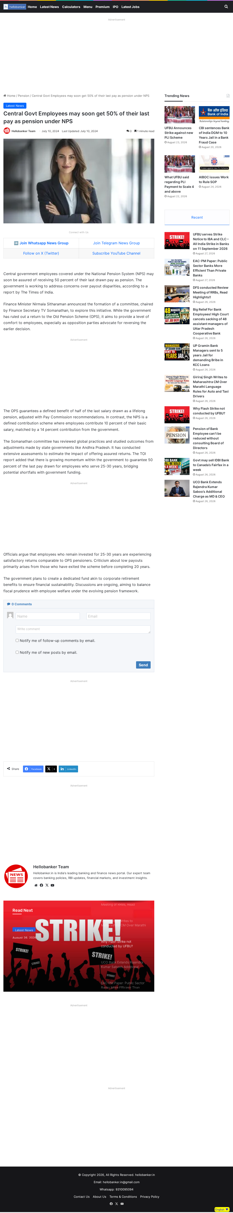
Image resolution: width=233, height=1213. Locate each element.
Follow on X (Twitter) (41, 253)
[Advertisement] (116, 55)
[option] (78, 946)
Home (32, 7)
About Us (99, 1196)
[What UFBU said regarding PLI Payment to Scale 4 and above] (180, 164)
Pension (23, 95)
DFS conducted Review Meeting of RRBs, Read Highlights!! (210, 292)
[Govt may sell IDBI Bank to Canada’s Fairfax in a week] (177, 466)
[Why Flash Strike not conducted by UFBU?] (78, 946)
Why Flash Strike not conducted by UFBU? (49, 942)
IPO (115, 7)
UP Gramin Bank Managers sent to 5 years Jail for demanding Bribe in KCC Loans (208, 355)
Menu (88, 7)
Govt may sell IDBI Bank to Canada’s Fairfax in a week (211, 465)
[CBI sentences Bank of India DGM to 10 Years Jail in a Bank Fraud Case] (214, 114)
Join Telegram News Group (116, 243)
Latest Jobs (130, 7)
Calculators (71, 7)
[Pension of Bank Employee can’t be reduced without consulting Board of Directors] (177, 435)
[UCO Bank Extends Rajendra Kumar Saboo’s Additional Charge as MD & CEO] (177, 488)
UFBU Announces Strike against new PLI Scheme (179, 132)
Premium (103, 7)
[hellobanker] (14, 7)
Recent (197, 217)
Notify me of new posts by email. (48, 652)
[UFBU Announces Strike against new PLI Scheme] (180, 114)
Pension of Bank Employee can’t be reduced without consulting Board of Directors (208, 438)
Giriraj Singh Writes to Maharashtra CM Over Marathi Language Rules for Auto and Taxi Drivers (211, 386)
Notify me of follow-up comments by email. (57, 640)
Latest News (49, 7)
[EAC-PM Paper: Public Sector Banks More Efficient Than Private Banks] (177, 267)
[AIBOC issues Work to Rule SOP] (214, 164)
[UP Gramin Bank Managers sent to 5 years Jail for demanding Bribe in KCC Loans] (177, 351)
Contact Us (82, 1196)
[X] (47, 885)
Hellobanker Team (23, 131)
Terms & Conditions (123, 1196)
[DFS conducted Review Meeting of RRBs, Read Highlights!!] (177, 293)
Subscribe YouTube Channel (116, 253)
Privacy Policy (149, 1196)
